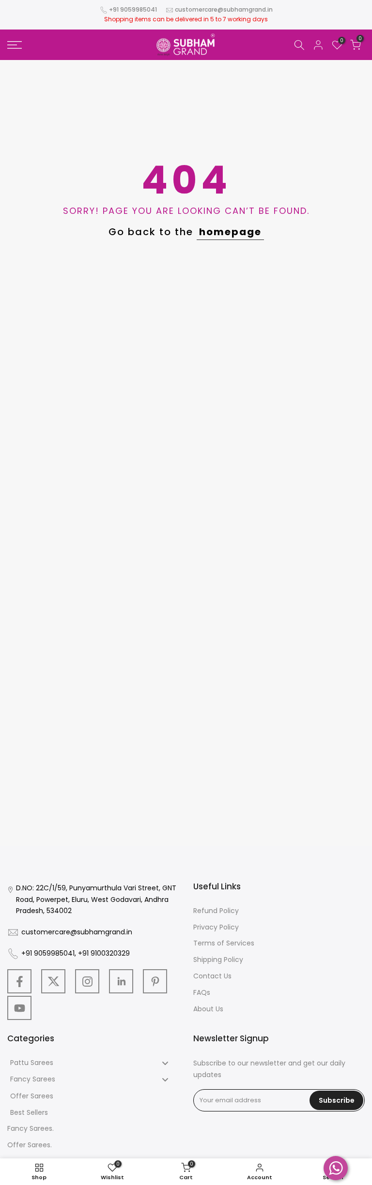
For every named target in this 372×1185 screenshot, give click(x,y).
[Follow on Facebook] (19, 981)
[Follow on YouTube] (19, 1008)
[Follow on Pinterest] (155, 981)
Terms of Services (223, 943)
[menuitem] (93, 1063)
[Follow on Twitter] (53, 981)
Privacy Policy (216, 927)
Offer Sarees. (29, 1145)
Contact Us (212, 976)
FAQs (201, 992)
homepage (230, 232)
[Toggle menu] (165, 1063)
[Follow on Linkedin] (121, 981)
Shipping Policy (218, 959)
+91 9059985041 (133, 9)
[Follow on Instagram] (87, 981)
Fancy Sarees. (30, 1128)
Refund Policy (216, 910)
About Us (208, 1009)
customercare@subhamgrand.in (224, 9)
